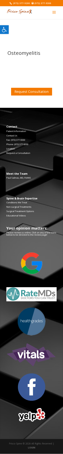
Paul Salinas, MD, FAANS (18, 177)
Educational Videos (16, 215)
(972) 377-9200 (21, 3)
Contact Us (11, 135)
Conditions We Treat (16, 202)
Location (10, 148)
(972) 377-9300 (42, 3)
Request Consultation (31, 91)
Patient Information (16, 131)
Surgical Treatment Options (20, 211)
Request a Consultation (18, 153)
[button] (4, 29)
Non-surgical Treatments (18, 206)
